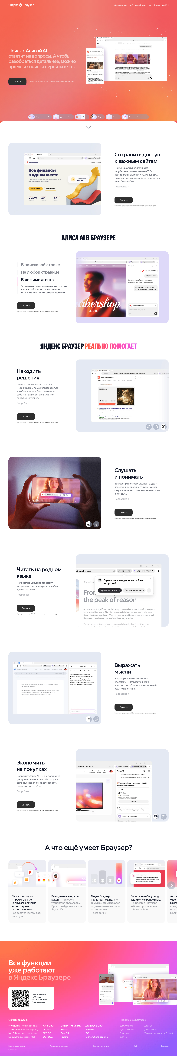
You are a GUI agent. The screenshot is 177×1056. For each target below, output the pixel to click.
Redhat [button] (64, 1029)
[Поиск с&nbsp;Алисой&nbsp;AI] (149, 427)
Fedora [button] (64, 1037)
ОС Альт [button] (47, 1029)
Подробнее (121, 186)
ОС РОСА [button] (48, 1037)
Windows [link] (23, 1025)
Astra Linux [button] (48, 1026)
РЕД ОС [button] (47, 1033)
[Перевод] (96, 719)
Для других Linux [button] (94, 1026)
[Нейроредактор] (89, 719)
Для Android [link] (126, 1025)
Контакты (165, 1046)
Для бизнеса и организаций (124, 5)
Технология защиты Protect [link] (158, 1033)
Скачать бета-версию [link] (96, 1037)
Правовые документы (100, 1046)
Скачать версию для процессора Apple (61, 81)
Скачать (17, 81)
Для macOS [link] (150, 1029)
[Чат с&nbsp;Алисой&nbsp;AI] (156, 427)
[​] (88, 61)
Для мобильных (140, 5)
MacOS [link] (22, 1033)
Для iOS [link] (148, 1025)
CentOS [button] (65, 1033)
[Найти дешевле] (156, 817)
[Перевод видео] (89, 524)
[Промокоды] (164, 817)
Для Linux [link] (125, 1033)
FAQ (135, 1046)
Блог (150, 5)
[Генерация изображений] (164, 427)
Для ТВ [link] (123, 1037)
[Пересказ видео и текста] (96, 524)
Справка (157, 5)
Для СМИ (165, 5)
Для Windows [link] (127, 1029)
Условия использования (59, 1046)
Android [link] (89, 1029)
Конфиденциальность (16, 1046)
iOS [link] (87, 1033)
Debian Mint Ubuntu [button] (71, 1026)
